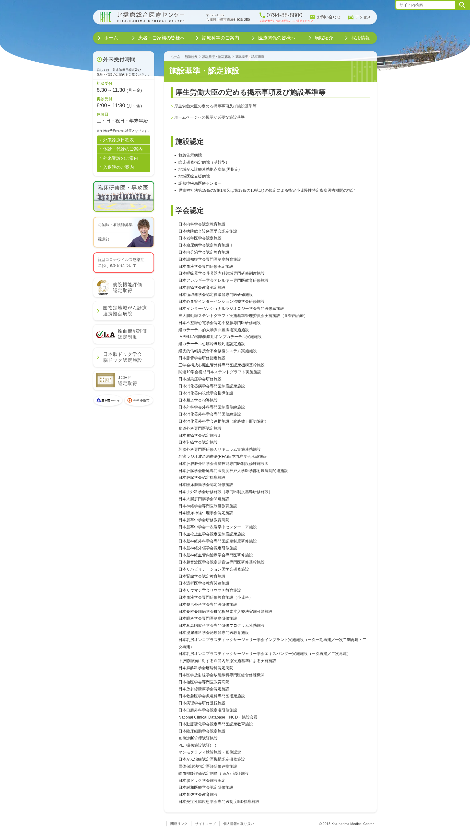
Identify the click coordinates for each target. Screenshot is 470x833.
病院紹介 (191, 56)
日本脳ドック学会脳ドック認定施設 (122, 357)
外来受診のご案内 (120, 158)
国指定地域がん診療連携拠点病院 (125, 310)
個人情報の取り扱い (238, 824)
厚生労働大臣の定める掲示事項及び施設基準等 (215, 106)
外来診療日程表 (118, 139)
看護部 (103, 239)
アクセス (363, 17)
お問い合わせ (329, 17)
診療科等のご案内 (220, 37)
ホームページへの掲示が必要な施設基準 (209, 117)
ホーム (175, 56)
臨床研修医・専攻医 (125, 188)
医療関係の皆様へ (276, 37)
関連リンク (179, 824)
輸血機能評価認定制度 (132, 333)
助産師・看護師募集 (115, 225)
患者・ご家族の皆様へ (161, 37)
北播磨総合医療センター (142, 17)
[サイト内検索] (462, 5)
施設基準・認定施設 (216, 56)
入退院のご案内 (118, 167)
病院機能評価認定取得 (127, 287)
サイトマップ (205, 824)
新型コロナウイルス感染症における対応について (120, 263)
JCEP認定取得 (127, 380)
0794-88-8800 (284, 15)
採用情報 (360, 37)
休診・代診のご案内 (123, 148)
